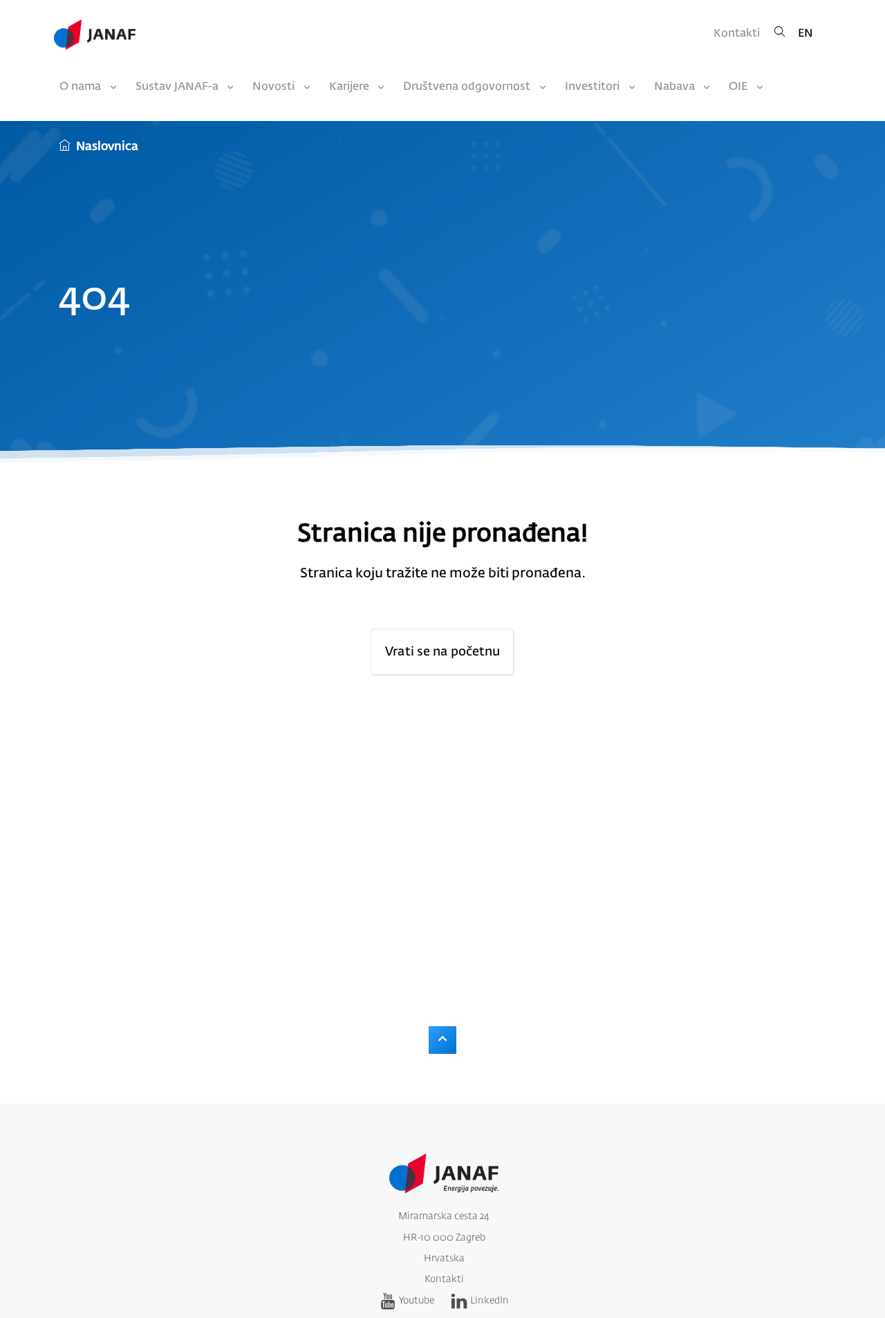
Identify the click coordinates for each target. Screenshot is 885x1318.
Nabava (674, 87)
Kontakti (737, 33)
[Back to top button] (442, 1040)
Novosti (273, 87)
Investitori (592, 87)
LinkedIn (489, 1301)
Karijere (349, 87)
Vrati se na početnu (442, 652)
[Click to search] (779, 33)
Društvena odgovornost (466, 87)
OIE (738, 87)
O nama (80, 87)
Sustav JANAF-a (177, 87)
